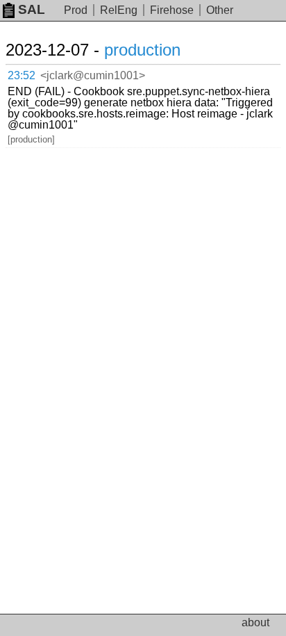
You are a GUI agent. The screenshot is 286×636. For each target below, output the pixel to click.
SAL (31, 9)
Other (219, 10)
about (255, 622)
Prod (75, 10)
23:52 (21, 75)
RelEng (118, 10)
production (142, 49)
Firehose (172, 10)
